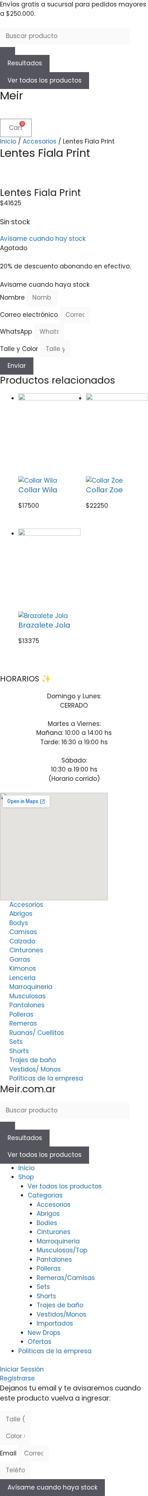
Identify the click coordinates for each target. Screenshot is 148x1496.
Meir (11, 95)
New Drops (44, 1332)
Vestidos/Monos (61, 1314)
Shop (26, 1177)
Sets (43, 1286)
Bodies (47, 1223)
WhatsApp (17, 331)
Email (9, 1453)
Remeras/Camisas (66, 1278)
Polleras (49, 1268)
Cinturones (53, 1232)
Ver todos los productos (45, 80)
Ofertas (39, 1341)
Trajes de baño (60, 1305)
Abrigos (48, 1213)
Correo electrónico (30, 314)
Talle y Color (20, 348)
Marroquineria (58, 1241)
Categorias (45, 1195)
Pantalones (54, 1259)
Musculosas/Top (62, 1250)
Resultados (25, 63)
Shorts (46, 1296)
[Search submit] (7, 51)
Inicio (8, 141)
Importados (55, 1323)
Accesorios (39, 141)
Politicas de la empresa (55, 1351)
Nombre (13, 297)
